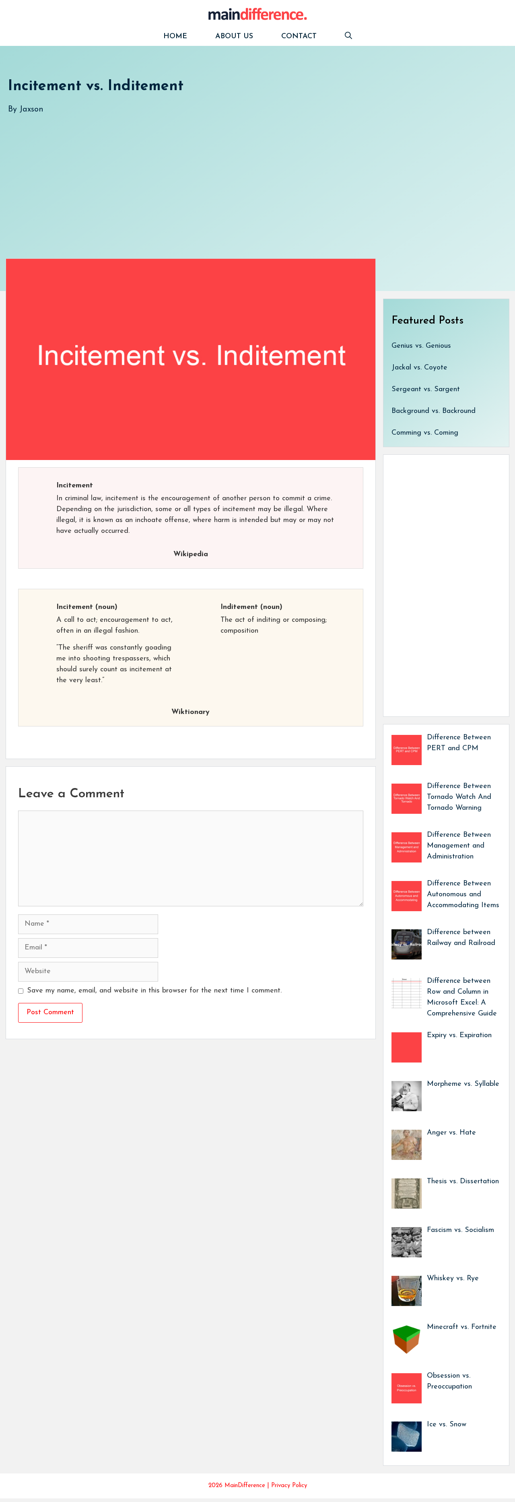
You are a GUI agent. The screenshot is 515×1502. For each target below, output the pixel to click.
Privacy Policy (289, 1486)
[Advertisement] (249, 178)
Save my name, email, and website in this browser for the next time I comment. (154, 990)
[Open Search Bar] (348, 37)
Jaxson (31, 109)
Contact (299, 36)
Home (175, 36)
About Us (234, 36)
